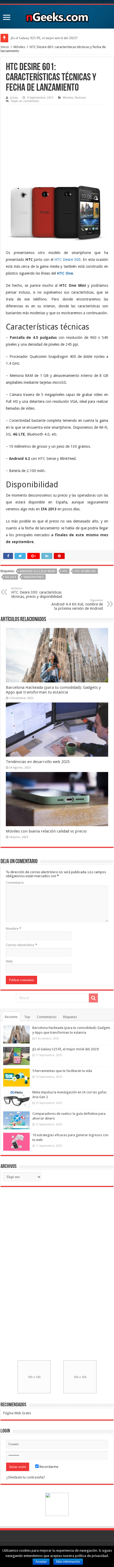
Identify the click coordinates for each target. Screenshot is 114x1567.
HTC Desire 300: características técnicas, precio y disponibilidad (36, 593)
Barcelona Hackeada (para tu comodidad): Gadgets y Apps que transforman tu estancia (53, 690)
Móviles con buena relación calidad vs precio (46, 831)
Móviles (19, 47)
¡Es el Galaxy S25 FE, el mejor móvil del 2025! (44, 38)
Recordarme (48, 1467)
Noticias (80, 97)
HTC (65, 571)
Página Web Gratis (17, 1413)
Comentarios (46, 1017)
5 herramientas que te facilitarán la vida (62, 1071)
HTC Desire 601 (85, 571)
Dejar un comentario (25, 101)
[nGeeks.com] (57, 15)
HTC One (65, 273)
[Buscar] (93, 997)
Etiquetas (70, 1017)
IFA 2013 (10, 577)
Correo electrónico (21, 945)
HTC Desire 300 (67, 259)
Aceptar (41, 1562)
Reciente (11, 1017)
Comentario (15, 883)
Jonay (14, 97)
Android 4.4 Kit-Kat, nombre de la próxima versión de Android (77, 605)
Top (27, 1017)
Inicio (5, 47)
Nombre (13, 929)
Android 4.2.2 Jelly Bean (37, 571)
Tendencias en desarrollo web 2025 (38, 761)
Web (9, 961)
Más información (68, 1562)
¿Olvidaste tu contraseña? (25, 1477)
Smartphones (33, 577)
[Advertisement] (45, 140)
